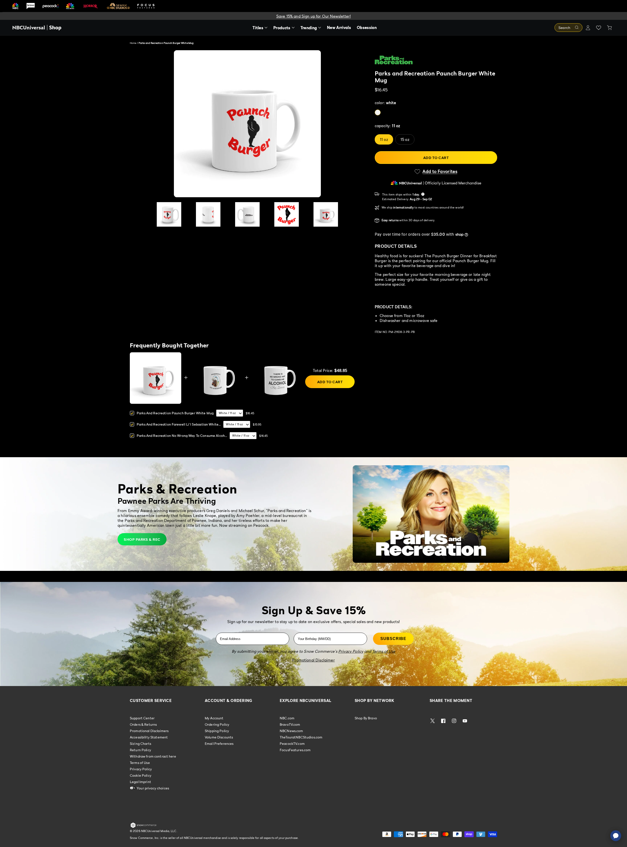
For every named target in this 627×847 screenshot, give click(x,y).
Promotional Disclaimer (313, 660)
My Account (214, 718)
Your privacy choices (152, 788)
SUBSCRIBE (393, 639)
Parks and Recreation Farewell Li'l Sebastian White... (179, 424)
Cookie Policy (140, 775)
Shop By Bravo (366, 718)
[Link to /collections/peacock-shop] (50, 6)
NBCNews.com (291, 731)
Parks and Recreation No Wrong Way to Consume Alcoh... (182, 435)
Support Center (142, 718)
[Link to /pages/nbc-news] (70, 6)
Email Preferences (219, 743)
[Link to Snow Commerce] (143, 826)
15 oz (404, 139)
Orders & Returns (143, 724)
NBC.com (287, 718)
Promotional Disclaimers (149, 731)
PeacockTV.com (292, 743)
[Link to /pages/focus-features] (146, 6)
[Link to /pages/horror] (91, 6)
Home (133, 42)
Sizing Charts (140, 743)
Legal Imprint (140, 782)
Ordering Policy (217, 724)
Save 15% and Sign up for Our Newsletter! (313, 16)
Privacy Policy (141, 769)
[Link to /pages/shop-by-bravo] (30, 6)
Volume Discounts (219, 737)
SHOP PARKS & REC (142, 539)
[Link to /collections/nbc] (15, 6)
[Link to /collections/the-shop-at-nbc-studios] (118, 6)
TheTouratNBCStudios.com (301, 737)
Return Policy (140, 750)
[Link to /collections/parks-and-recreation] (436, 60)
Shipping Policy (217, 731)
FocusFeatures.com (295, 750)
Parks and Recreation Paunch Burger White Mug (175, 413)
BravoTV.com (290, 724)
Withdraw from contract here (153, 756)
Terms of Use (140, 763)
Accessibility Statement (149, 737)
